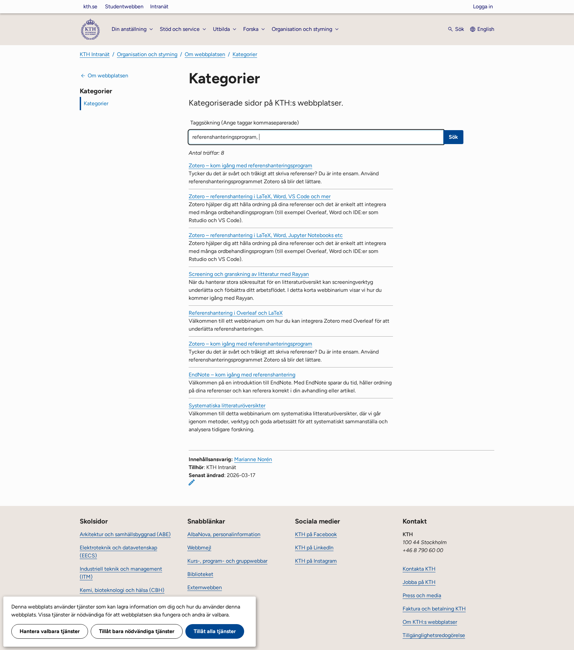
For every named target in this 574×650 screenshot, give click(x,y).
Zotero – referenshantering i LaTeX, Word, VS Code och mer (260, 196)
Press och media (422, 595)
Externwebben (204, 587)
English (485, 29)
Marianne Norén (253, 459)
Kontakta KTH (419, 569)
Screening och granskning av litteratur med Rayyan (249, 274)
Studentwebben (124, 6)
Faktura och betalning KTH (434, 609)
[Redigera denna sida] (192, 482)
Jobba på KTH (419, 582)
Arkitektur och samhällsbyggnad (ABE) (125, 534)
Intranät (159, 6)
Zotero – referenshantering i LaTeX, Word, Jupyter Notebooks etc (266, 235)
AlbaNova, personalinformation (223, 534)
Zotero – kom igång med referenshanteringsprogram (250, 165)
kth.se (90, 6)
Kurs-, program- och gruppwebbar (227, 561)
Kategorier (245, 54)
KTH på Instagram (316, 561)
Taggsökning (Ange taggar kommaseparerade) (244, 123)
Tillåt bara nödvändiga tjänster (136, 631)
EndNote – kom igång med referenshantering (242, 374)
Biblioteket (200, 574)
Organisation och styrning (147, 54)
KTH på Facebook (316, 534)
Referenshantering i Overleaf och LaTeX (236, 313)
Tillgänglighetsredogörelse (434, 635)
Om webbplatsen (205, 54)
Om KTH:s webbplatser (430, 622)
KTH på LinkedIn (314, 547)
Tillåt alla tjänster (215, 631)
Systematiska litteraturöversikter (227, 405)
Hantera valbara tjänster (50, 631)
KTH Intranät (95, 54)
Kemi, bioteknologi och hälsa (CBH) (122, 590)
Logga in (483, 6)
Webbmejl (199, 547)
